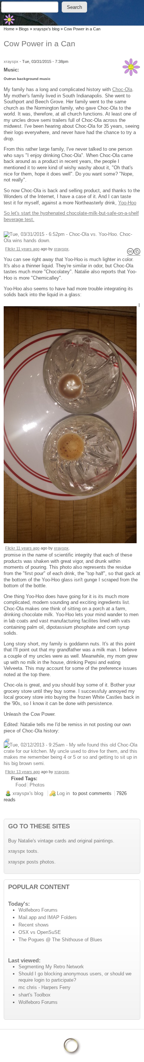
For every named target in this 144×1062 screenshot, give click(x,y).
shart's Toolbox (34, 995)
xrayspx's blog (46, 29)
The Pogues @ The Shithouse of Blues (60, 939)
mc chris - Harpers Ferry (44, 987)
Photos (37, 785)
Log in (63, 793)
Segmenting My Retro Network (51, 966)
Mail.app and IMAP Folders (47, 917)
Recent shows (33, 925)
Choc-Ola (122, 89)
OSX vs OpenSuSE (39, 932)
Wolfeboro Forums (38, 910)
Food (21, 785)
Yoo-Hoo (127, 203)
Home (9, 29)
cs (133, 251)
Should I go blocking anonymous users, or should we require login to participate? (74, 977)
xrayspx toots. (23, 851)
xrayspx (11, 61)
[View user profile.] (131, 67)
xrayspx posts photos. (32, 862)
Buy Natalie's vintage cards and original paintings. (61, 841)
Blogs (24, 29)
